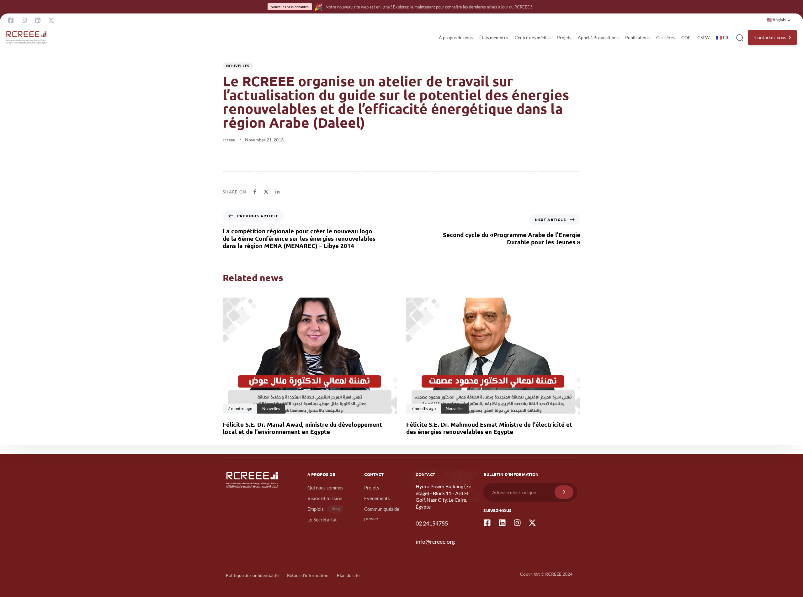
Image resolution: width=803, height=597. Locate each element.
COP (686, 37)
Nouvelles (238, 66)
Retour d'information (307, 575)
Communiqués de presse (381, 513)
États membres (493, 37)
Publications (637, 37)
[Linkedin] (38, 20)
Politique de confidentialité (252, 575)
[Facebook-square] (11, 20)
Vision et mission (324, 498)
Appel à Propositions (598, 37)
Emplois (323, 509)
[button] (779, 20)
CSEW (703, 37)
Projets (564, 37)
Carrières (665, 37)
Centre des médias (532, 37)
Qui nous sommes (325, 487)
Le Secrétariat (322, 519)
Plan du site (348, 575)
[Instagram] (24, 20)
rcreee (229, 139)
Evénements (377, 498)
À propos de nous (456, 37)
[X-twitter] (51, 20)
